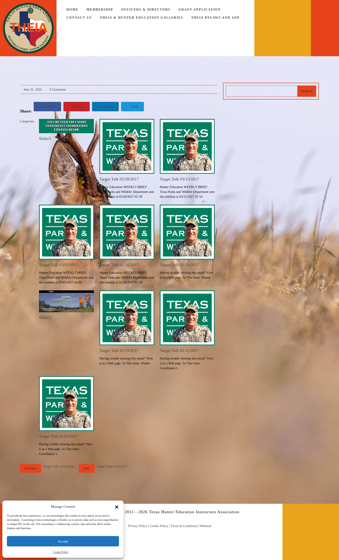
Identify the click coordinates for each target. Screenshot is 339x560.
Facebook (49, 106)
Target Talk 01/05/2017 (58, 436)
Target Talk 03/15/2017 (179, 179)
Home (72, 9)
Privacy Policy (137, 526)
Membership (99, 9)
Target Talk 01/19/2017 (119, 350)
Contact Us (79, 17)
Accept (63, 541)
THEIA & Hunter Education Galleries (141, 17)
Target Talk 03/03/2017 (58, 264)
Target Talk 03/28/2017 (119, 179)
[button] (116, 506)
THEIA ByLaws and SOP (215, 17)
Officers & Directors (145, 9)
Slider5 (45, 138)
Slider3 (45, 317)
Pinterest (78, 106)
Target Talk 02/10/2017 (179, 264)
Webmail (205, 526)
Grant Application (199, 9)
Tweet (134, 106)
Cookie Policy (60, 552)
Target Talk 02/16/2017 (119, 264)
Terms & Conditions (184, 526)
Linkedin (107, 106)
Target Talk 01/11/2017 (179, 350)
